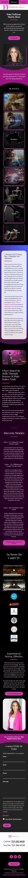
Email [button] (15, 2)
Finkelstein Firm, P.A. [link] (13, 869)
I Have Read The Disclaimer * (13, 819)
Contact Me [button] (14, 38)
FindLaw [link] (23, 874)
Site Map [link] (13, 872)
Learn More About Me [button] (14, 693)
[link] (14, 7)
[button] (4, 2)
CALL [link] (24, 2)
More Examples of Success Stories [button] (14, 542)
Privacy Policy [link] (19, 872)
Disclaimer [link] (7, 872)
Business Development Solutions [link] (11, 874)
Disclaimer (6, 815)
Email (5, 765)
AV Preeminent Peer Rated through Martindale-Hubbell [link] (13, 306)
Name (4, 756)
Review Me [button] (14, 864)
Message (6, 781)
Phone (5, 773)
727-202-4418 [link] (18, 841)
